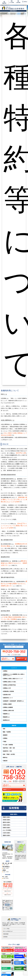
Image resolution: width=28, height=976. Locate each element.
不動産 (4, 741)
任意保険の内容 (7, 694)
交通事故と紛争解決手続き (9, 685)
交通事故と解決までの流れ (9, 681)
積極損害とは (6, 717)
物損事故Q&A (6, 720)
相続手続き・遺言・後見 (9, 747)
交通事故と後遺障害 (8, 707)
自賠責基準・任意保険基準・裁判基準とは (13, 701)
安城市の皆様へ (7, 825)
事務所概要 (5, 934)
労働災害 (5, 760)
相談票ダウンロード (20, 659)
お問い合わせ (5, 659)
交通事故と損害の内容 (8, 710)
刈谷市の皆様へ (7, 832)
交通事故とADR (7, 688)
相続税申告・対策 (7, 751)
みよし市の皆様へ (7, 830)
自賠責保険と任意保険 (8, 691)
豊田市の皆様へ (7, 822)
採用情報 (5, 936)
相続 (4, 728)
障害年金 (5, 757)
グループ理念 (6, 928)
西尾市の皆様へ (7, 827)
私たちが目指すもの (8, 931)
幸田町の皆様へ (7, 819)
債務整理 (5, 735)
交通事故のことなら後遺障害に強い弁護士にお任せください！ (14, 675)
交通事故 (5, 671)
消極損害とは (6, 713)
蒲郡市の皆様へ (7, 835)
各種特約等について (8, 697)
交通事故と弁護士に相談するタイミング (13, 678)
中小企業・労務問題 (8, 744)
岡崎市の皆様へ (7, 817)
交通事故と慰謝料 (7, 704)
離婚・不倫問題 (7, 731)
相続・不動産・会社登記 (9, 754)
